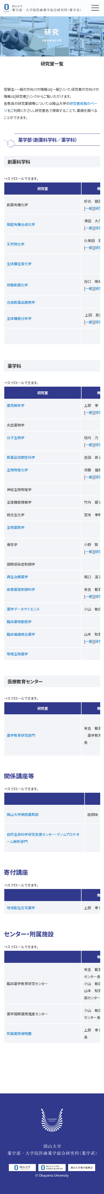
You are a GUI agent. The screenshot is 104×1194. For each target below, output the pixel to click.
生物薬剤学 (15, 527)
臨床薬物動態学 (19, 621)
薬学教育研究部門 (21, 735)
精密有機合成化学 (21, 224)
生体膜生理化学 (19, 263)
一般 (88, 208)
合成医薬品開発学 (21, 302)
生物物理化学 (17, 469)
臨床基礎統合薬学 (21, 634)
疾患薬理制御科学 (21, 589)
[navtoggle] (95, 7)
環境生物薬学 (17, 653)
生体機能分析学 (19, 318)
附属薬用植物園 (19, 1033)
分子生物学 (15, 437)
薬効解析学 (15, 405)
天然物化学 (15, 244)
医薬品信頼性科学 (21, 457)
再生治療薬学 (17, 576)
